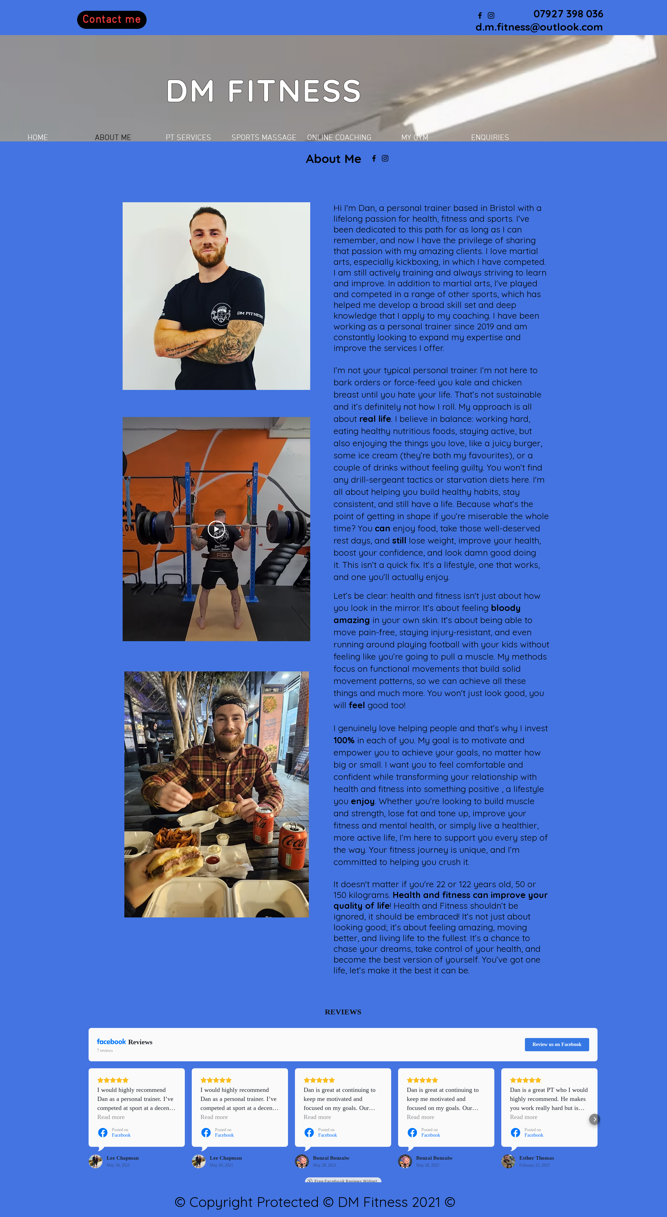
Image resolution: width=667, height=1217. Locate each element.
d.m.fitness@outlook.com (539, 26)
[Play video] (216, 529)
